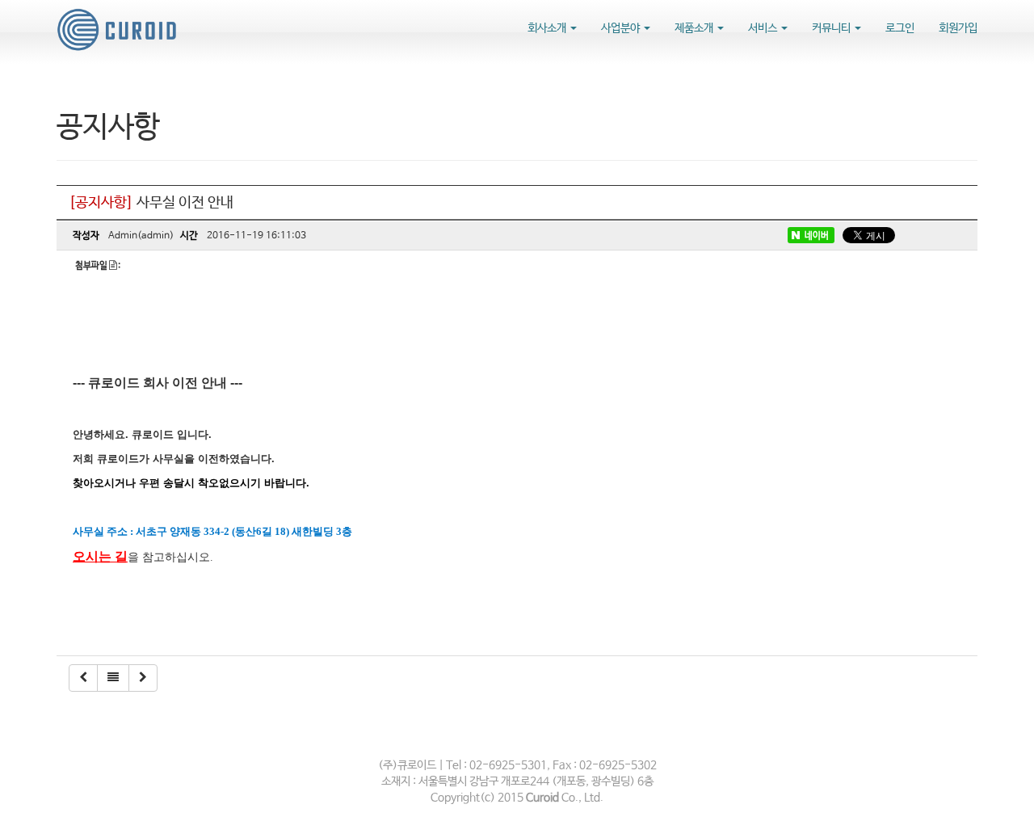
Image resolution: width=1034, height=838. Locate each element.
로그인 (899, 28)
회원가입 (958, 28)
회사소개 (548, 28)
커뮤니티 (832, 28)
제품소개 (695, 28)
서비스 (764, 28)
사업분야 (621, 28)
